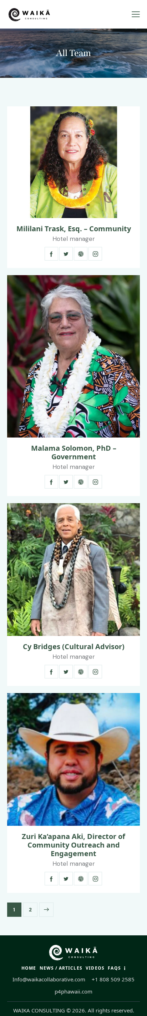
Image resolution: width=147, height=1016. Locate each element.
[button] (136, 14)
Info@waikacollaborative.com (48, 979)
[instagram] (95, 254)
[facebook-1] (51, 254)
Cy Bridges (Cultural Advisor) (74, 646)
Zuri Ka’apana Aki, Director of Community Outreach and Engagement (73, 845)
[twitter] (66, 254)
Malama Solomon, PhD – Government (73, 452)
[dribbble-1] (80, 254)
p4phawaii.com (73, 991)
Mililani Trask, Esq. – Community (73, 228)
